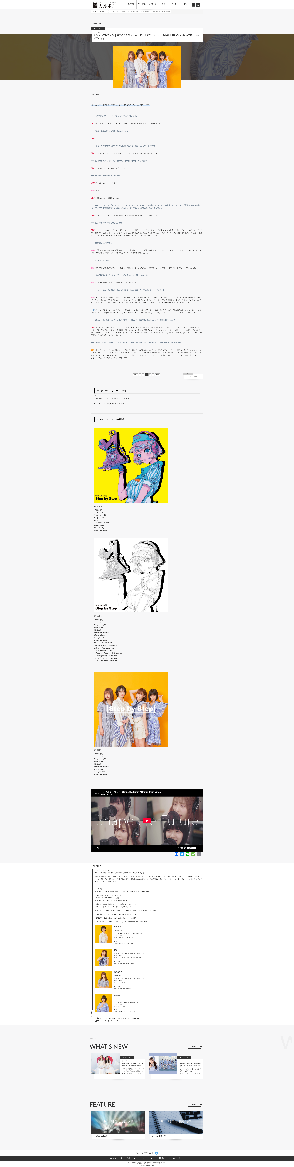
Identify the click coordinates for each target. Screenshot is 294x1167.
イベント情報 (141, 4)
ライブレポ (152, 4)
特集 (185, 4)
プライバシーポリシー (176, 1158)
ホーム (94, 11)
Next (157, 375)
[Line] (187, 854)
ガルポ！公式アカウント (145, 1153)
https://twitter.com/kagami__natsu (124, 963)
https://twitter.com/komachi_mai (123, 943)
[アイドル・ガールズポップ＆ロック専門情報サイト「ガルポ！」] (103, 6)
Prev (135, 375)
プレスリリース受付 (117, 1158)
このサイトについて (148, 1158)
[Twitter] (182, 854)
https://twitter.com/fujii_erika (122, 988)
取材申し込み (132, 1158)
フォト (174, 4)
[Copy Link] (199, 854)
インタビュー (163, 4)
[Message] (193, 854)
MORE (194, 1046)
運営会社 (161, 1158)
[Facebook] (176, 854)
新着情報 (131, 4)
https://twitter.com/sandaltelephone (116, 1021)
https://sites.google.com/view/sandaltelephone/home (122, 1018)
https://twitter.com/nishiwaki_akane (124, 1011)
